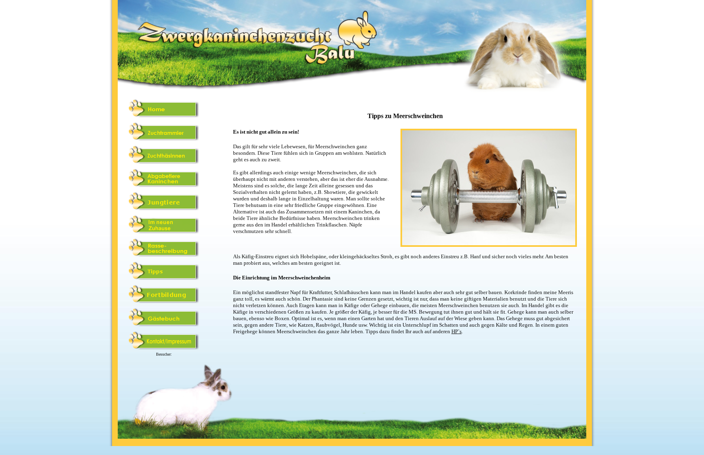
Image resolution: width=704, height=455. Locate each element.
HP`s (456, 331)
